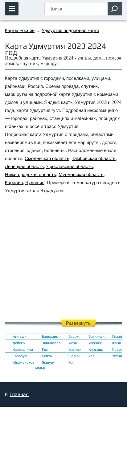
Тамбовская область (94, 158)
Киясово (95, 349)
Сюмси (74, 356)
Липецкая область (24, 166)
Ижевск (95, 343)
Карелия (14, 182)
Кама (116, 343)
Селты (47, 356)
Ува (91, 356)
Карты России (20, 30)
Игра (72, 343)
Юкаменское (23, 362)
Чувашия (34, 182)
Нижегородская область (30, 174)
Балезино (50, 336)
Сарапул (20, 356)
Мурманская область (81, 174)
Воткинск (96, 336)
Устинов (119, 356)
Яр (70, 362)
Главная (19, 394)
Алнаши (20, 336)
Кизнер (74, 349)
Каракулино (23, 349)
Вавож (74, 336)
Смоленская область (47, 158)
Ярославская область (69, 166)
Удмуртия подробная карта (70, 30)
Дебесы (19, 343)
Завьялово (51, 343)
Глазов (118, 336)
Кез (45, 349)
